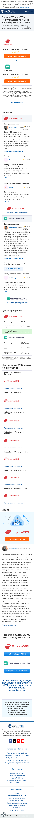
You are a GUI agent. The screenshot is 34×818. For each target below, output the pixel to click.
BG (26, 11)
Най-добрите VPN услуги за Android (17, 763)
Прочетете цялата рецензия (17, 212)
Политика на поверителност (17, 798)
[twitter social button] (14, 741)
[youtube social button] (22, 741)
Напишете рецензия (12, 268)
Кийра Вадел (13, 127)
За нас (17, 793)
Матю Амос (13, 227)
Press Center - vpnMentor (17, 805)
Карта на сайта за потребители (17, 803)
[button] (3, 814)
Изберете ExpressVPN (16, 654)
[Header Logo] (8, 11)
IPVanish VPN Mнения (17, 783)
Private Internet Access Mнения (17, 780)
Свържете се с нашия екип (17, 795)
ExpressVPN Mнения (17, 773)
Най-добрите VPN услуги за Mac (17, 758)
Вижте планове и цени (16, 539)
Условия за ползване (17, 800)
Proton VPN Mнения (17, 778)
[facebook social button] (10, 741)
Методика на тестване (17, 810)
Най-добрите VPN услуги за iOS (17, 760)
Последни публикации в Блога (17, 753)
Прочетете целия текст (12, 151)
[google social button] (18, 741)
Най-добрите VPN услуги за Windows (17, 755)
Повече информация (16, 56)
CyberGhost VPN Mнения (17, 775)
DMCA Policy (17, 808)
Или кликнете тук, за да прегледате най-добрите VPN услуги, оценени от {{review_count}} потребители (17, 685)
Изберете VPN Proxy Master (16, 671)
